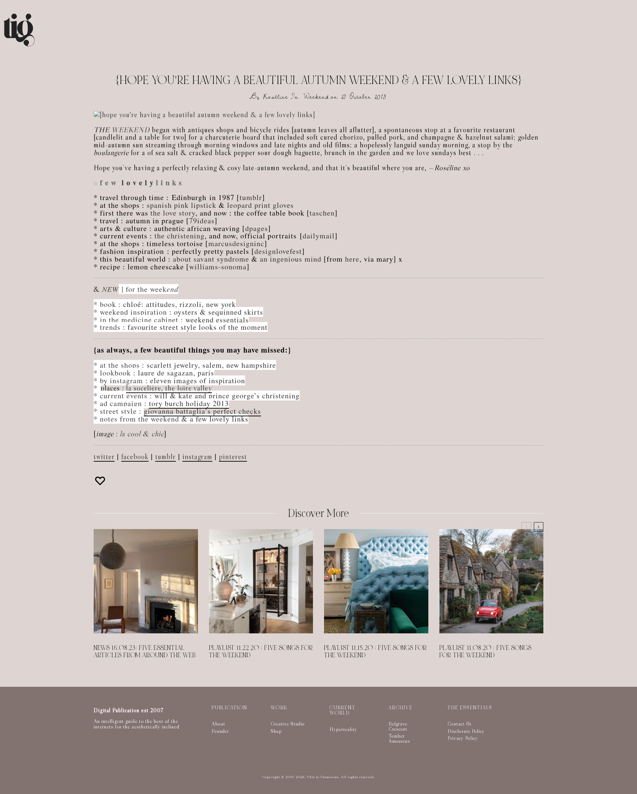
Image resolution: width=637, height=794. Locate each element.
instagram (197, 456)
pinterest (233, 456)
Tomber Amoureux (399, 738)
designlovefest (278, 251)
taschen (322, 213)
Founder (220, 731)
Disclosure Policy (466, 731)
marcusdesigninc (236, 243)
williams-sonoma (218, 267)
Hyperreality (343, 729)
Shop (276, 731)
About (218, 724)
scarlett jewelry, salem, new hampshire (211, 365)
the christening (179, 236)
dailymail (319, 236)
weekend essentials (217, 320)
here (352, 259)
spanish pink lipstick (181, 205)
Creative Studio (288, 724)
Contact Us (459, 724)
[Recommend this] (101, 480)
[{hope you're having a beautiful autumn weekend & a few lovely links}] (205, 114)
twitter (104, 456)
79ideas (202, 220)
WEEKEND (130, 129)
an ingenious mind (290, 259)
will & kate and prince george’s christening (227, 396)
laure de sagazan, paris (176, 373)
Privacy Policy (463, 738)
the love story (172, 213)
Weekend (316, 97)
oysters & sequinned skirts (218, 312)
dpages (256, 228)
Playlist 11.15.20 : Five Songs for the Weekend (375, 651)
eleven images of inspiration (197, 380)
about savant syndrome (211, 259)
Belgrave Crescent (398, 726)
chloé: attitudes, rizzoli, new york (179, 304)
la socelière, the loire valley (169, 388)
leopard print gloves (260, 205)
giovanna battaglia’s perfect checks (202, 411)
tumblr (251, 197)
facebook (135, 456)
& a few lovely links (214, 419)
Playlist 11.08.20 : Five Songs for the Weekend (485, 651)
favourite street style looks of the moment (198, 327)
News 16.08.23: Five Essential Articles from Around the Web (145, 651)
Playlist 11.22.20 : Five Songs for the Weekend (261, 651)
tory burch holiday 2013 (189, 403)
